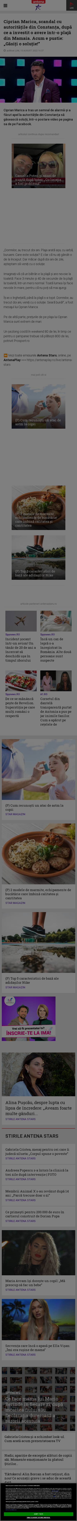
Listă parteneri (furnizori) (11, 1509)
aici (54, 1495)
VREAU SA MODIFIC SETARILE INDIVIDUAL (38, 1517)
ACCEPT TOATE (38, 1514)
